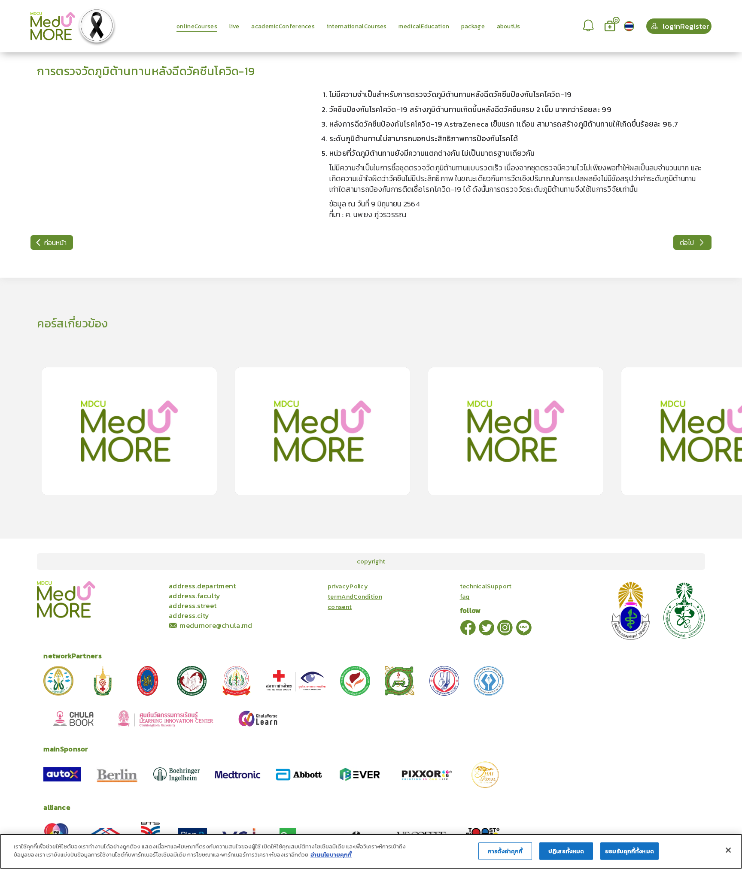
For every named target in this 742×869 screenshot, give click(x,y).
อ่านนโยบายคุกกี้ (331, 855)
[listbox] (589, 26)
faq (465, 596)
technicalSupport (486, 586)
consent (340, 607)
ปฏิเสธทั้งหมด (566, 851)
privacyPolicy (348, 586)
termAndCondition (355, 596)
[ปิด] (728, 850)
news (145, 585)
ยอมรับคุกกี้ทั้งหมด (629, 851)
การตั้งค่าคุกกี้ (505, 851)
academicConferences (105, 585)
